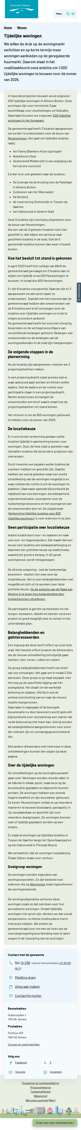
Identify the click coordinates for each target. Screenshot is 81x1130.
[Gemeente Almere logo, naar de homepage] (21, 9)
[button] (65, 13)
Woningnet (37, 884)
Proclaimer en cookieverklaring (40, 1083)
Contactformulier (28, 995)
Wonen (22, 27)
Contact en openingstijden (24, 1044)
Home (8, 27)
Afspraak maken (27, 986)
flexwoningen (17, 138)
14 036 (25, 962)
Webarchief (40, 1096)
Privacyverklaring (40, 1087)
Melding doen (25, 977)
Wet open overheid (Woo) (40, 1100)
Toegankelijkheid (40, 1091)
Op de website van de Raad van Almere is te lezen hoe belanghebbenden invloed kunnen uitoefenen (40, 594)
